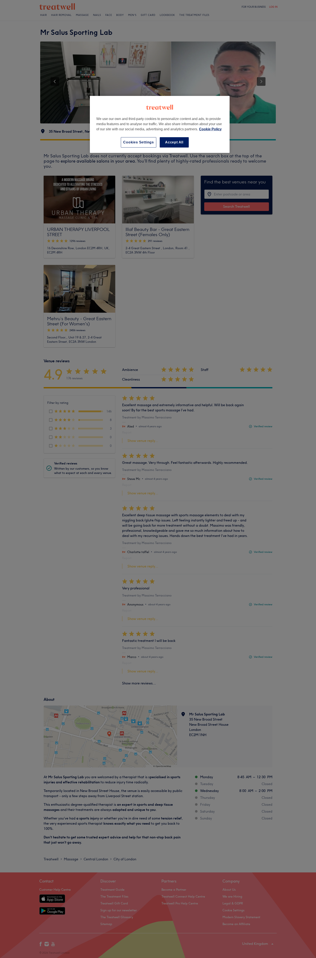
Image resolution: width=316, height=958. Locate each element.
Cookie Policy (210, 129)
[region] (160, 124)
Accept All (174, 142)
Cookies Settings (138, 142)
